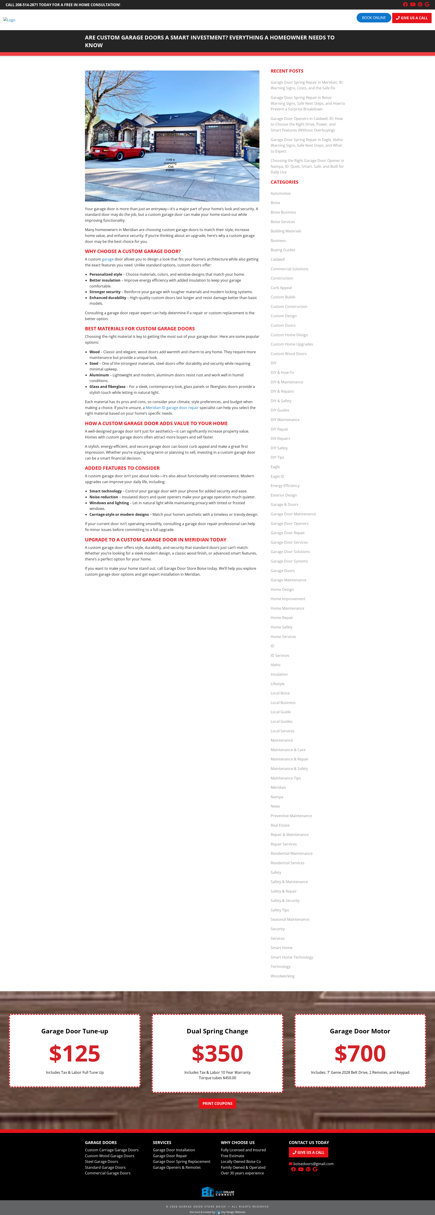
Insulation (279, 674)
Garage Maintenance (288, 579)
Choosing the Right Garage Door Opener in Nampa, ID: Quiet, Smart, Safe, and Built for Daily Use (307, 166)
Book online (374, 17)
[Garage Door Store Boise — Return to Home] (9, 19)
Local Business (283, 702)
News (275, 806)
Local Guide (281, 711)
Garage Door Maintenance (293, 513)
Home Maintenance (287, 608)
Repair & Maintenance (290, 834)
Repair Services (284, 844)
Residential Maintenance (292, 853)
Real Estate (280, 825)
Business (278, 240)
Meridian (278, 787)
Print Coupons (217, 1103)
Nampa (277, 796)
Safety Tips (280, 910)
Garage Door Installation (174, 1149)
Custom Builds (283, 297)
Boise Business (283, 212)
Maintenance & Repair (290, 759)
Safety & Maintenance (289, 881)
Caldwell (278, 259)
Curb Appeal (281, 287)
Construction (282, 278)
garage (108, 259)
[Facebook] (405, 4)
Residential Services (287, 862)
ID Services (280, 655)
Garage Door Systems (289, 561)
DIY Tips (277, 457)
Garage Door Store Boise (202, 1206)
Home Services (283, 636)
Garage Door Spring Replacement (181, 1161)
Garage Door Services (289, 542)
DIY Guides (280, 410)
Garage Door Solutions (290, 551)
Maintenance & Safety (289, 768)
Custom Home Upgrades (292, 344)
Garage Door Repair (288, 532)
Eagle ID (277, 476)
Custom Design (284, 315)
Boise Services (283, 221)
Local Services (283, 730)
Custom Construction (289, 306)
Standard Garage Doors (105, 1167)
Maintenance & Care (288, 749)
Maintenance (282, 740)
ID (272, 645)
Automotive (281, 193)
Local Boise (280, 693)
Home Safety (281, 627)
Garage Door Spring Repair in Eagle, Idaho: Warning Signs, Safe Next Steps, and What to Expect (307, 145)
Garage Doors (283, 570)
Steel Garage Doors (101, 1161)
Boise (275, 202)
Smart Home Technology (292, 957)
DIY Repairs (280, 438)
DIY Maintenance (285, 419)
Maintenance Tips (286, 778)
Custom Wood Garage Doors (109, 1155)
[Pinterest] (420, 4)
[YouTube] (413, 4)
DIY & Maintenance (287, 382)
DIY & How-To (282, 372)
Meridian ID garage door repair (172, 407)
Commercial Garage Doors (107, 1173)
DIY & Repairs (282, 391)
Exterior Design (284, 495)
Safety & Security (285, 900)
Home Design (282, 589)
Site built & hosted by (217, 1212)
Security (278, 928)
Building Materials (286, 231)
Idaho (275, 664)
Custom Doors (283, 325)
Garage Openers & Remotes (177, 1167)
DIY (273, 362)
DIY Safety (279, 448)
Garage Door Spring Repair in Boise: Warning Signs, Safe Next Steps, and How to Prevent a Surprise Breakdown (308, 103)
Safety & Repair (284, 891)
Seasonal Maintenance (290, 919)
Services (278, 938)
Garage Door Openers (290, 523)
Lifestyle (278, 683)
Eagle (275, 466)
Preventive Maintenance (291, 815)
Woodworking (283, 976)
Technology (280, 966)
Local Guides (281, 721)
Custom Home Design (289, 334)
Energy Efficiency (285, 485)
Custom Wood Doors (289, 353)
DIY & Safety (281, 400)
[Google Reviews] (427, 4)
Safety (276, 872)
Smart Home (281, 947)
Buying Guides (283, 249)
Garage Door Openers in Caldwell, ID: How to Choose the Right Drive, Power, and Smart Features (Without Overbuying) (307, 124)
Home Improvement (288, 598)
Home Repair (282, 617)
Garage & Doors (284, 504)
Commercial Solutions (289, 268)
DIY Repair (279, 429)
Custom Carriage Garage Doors (112, 1149)
